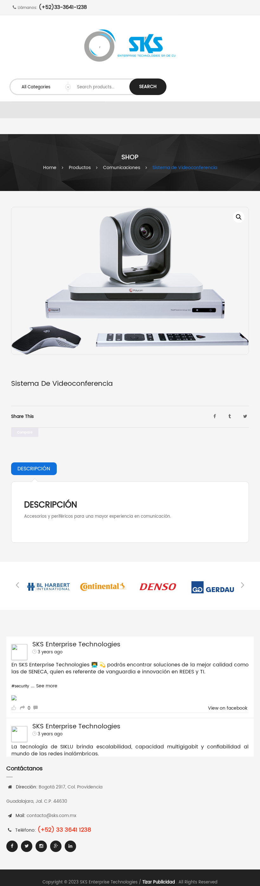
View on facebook (227, 708)
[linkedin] (70, 846)
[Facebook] (12, 846)
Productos (80, 167)
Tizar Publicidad (158, 882)
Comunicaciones (121, 167)
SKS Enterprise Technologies (76, 644)
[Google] (56, 846)
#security (20, 686)
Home (49, 167)
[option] (130, 280)
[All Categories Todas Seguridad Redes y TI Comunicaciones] (44, 86)
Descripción (33, 469)
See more (46, 686)
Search (148, 86)
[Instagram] (41, 846)
